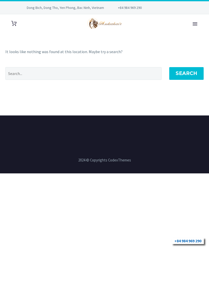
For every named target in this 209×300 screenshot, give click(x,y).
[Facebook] (162, 8)
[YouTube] (185, 8)
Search (186, 73)
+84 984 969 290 (130, 7)
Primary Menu (195, 24)
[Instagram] (170, 8)
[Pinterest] (177, 8)
